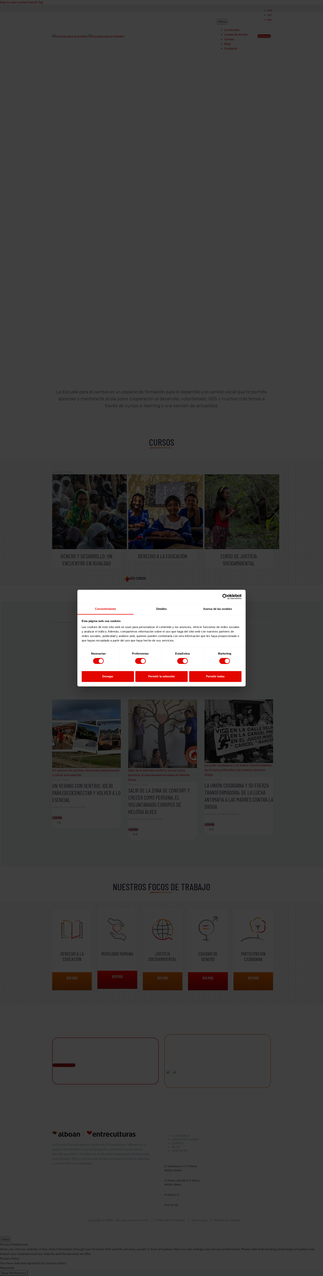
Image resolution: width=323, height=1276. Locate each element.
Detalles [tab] (161, 608)
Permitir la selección (161, 676)
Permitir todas (215, 676)
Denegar (107, 676)
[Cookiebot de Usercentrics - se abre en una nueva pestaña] (225, 596)
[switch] (140, 661)
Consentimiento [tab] (105, 608)
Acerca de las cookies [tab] (217, 608)
